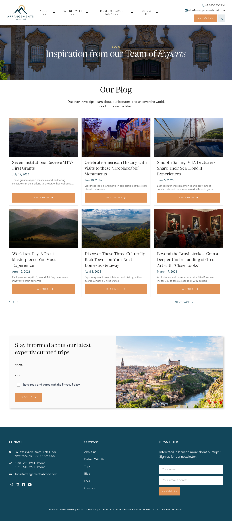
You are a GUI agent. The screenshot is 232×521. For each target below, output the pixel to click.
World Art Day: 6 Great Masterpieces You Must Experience (34, 259)
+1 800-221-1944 (215, 5)
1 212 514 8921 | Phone (30, 467)
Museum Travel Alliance (111, 12)
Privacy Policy (71, 384)
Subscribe (169, 491)
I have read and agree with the (51, 384)
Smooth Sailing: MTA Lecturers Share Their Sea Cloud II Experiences (186, 168)
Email (19, 376)
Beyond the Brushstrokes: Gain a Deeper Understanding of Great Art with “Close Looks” (187, 259)
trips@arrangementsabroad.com (206, 10)
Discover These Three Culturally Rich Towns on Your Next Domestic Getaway (115, 259)
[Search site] (221, 18)
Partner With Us (72, 12)
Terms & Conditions (60, 510)
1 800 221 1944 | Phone (30, 463)
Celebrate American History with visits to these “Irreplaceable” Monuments (116, 168)
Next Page (184, 302)
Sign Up (26, 397)
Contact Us (205, 18)
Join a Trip (146, 12)
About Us (44, 12)
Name (19, 365)
